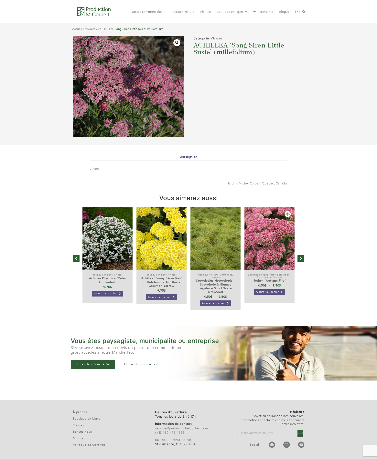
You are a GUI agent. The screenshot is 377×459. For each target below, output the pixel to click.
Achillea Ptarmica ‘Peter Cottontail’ (107, 280)
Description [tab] (188, 157)
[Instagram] (286, 445)
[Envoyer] (300, 433)
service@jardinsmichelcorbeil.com (181, 428)
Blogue (284, 12)
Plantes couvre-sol (280, 274)
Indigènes (215, 277)
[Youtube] (301, 445)
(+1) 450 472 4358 (170, 432)
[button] (176, 42)
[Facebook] (272, 445)
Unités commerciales (147, 12)
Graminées (226, 274)
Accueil (77, 29)
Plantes (205, 12)
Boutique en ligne (230, 12)
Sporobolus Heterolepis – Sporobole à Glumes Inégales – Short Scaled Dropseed (215, 286)
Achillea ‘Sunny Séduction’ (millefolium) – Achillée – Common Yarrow (161, 282)
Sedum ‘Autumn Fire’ (269, 280)
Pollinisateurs (264, 277)
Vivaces (90, 29)
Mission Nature (183, 12)
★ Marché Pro (263, 12)
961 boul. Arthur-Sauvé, (173, 440)
